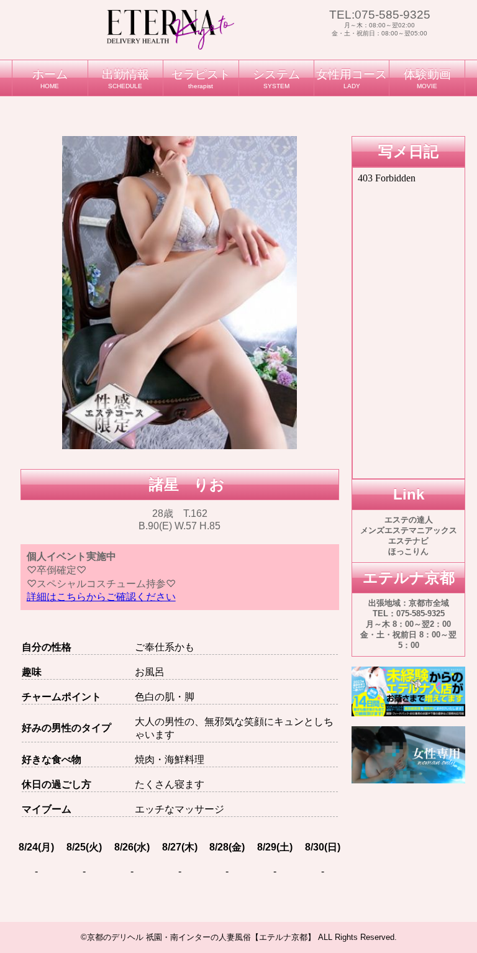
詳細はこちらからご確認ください (101, 596)
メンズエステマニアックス (408, 530)
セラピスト (200, 78)
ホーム (50, 78)
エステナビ (408, 540)
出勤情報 (125, 78)
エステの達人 (408, 519)
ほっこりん (408, 551)
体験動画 (427, 78)
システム (276, 78)
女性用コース (351, 78)
